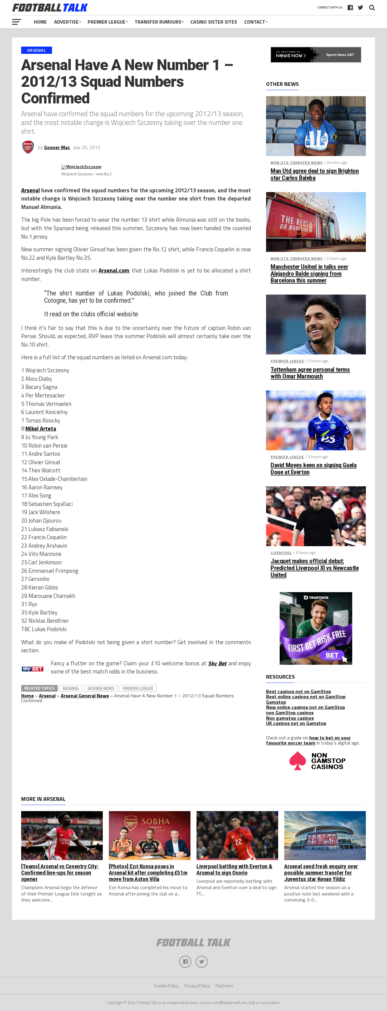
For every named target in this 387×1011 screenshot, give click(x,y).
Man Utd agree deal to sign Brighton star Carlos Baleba (315, 174)
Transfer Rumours (158, 21)
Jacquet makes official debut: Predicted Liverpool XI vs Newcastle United (315, 568)
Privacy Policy (197, 985)
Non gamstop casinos (290, 718)
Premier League (106, 21)
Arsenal (30, 190)
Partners (224, 985)
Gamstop (276, 702)
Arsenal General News (85, 695)
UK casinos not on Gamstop (296, 723)
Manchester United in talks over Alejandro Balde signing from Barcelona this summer (309, 273)
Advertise (66, 21)
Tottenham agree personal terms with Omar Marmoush (310, 373)
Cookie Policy (166, 985)
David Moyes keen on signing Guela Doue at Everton (313, 469)
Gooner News (100, 688)
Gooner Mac (57, 147)
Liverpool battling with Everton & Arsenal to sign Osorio (234, 869)
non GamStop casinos (290, 712)
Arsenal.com (114, 270)
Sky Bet (217, 663)
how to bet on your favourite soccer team (308, 740)
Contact (254, 21)
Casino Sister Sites (213, 21)
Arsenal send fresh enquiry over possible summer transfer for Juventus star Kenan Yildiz (321, 872)
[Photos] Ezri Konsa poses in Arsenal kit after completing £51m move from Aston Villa (148, 872)
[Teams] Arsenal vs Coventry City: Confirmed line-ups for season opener (59, 872)
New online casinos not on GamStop (305, 707)
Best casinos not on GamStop (298, 691)
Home (40, 21)
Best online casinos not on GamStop (306, 696)
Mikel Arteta (40, 428)
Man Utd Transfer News (297, 162)
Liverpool (281, 553)
